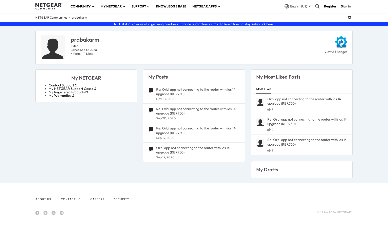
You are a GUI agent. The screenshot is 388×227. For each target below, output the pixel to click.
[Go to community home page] (48, 6)
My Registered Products (67, 92)
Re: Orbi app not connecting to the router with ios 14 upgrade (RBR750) (196, 91)
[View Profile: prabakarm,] (260, 102)
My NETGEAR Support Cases (71, 88)
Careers (97, 199)
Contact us (71, 199)
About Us (43, 199)
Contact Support (61, 85)
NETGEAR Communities (51, 17)
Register (330, 6)
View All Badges (335, 51)
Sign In (346, 6)
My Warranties (60, 95)
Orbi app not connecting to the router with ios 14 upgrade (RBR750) (193, 150)
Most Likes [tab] (263, 89)
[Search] (317, 6)
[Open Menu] (350, 17)
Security (121, 199)
